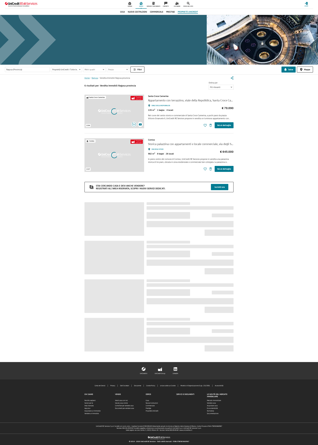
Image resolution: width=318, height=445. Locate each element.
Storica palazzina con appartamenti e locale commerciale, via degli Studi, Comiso (197, 144)
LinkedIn (175, 373)
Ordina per (213, 82)
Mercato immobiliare (214, 400)
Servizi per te (88, 403)
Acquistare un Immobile (92, 411)
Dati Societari (124, 386)
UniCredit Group (160, 373)
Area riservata (89, 406)
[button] (66, 69)
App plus (87, 408)
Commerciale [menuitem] (156, 12)
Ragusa (95, 78)
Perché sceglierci (90, 400)
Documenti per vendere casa (124, 408)
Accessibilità (219, 386)
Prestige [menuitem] (170, 12)
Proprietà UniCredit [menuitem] (188, 12)
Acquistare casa (212, 406)
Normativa (210, 411)
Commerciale (150, 406)
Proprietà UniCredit (152, 411)
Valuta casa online (121, 403)
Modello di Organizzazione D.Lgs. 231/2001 (195, 386)
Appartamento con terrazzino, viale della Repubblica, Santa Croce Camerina (194, 100)
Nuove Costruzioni (152, 403)
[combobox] (221, 87)
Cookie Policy (150, 386)
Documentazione (212, 413)
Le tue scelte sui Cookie (168, 386)
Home (87, 78)
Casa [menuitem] (122, 12)
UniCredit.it (143, 373)
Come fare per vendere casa (124, 406)
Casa (147, 400)
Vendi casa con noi (121, 400)
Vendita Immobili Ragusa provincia (115, 78)
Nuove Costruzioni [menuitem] (137, 12)
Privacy (112, 386)
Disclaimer (137, 386)
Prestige (148, 408)
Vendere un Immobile (91, 413)
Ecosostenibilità (212, 408)
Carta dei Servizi (100, 386)
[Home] (21, 4)
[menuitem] (130, 4)
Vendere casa (211, 403)
